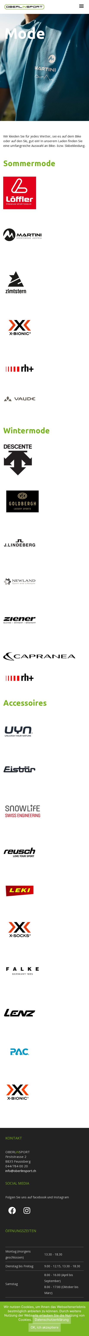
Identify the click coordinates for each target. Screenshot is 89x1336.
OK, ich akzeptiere (45, 1327)
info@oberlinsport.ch (20, 1171)
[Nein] (83, 1319)
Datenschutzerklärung (52, 1320)
